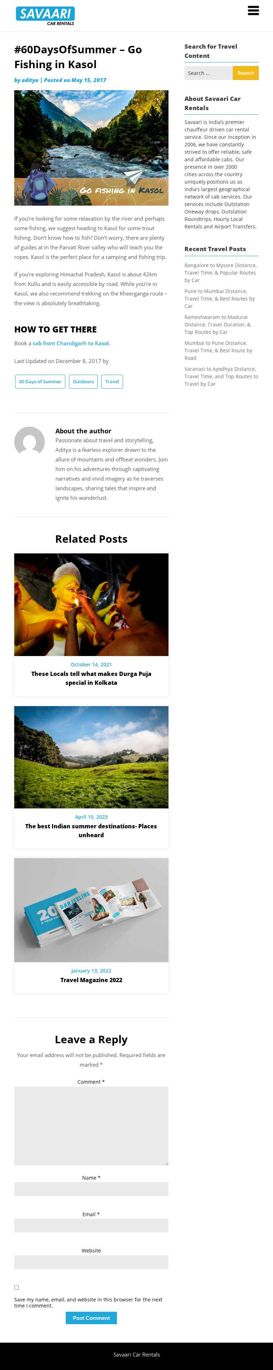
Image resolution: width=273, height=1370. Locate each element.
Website (91, 1250)
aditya (30, 79)
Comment (91, 1081)
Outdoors (83, 381)
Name (91, 1177)
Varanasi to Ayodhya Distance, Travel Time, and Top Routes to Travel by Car (221, 376)
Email (91, 1214)
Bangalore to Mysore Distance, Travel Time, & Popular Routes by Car (220, 272)
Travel (112, 381)
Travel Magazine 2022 (91, 980)
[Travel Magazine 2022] (91, 907)
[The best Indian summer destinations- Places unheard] (91, 754)
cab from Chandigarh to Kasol (71, 343)
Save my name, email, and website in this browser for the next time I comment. (88, 1303)
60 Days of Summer (40, 381)
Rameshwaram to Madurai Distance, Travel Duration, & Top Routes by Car (217, 324)
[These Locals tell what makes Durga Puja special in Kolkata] (91, 602)
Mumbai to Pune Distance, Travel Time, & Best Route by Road (218, 350)
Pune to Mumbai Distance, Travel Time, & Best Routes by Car (219, 298)
